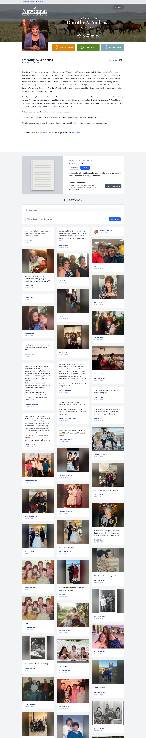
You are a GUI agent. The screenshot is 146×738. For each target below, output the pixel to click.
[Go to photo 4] (74, 506)
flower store (76, 132)
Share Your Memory (113, 186)
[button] (38, 261)
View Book (74, 168)
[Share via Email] (92, 35)
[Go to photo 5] (75, 506)
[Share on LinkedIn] (88, 35)
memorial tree (46, 132)
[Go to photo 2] (71, 506)
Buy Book (85, 168)
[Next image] (87, 496)
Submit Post (115, 219)
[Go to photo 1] (70, 506)
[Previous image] (59, 496)
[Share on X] (84, 35)
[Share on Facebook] (79, 35)
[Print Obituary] (97, 35)
